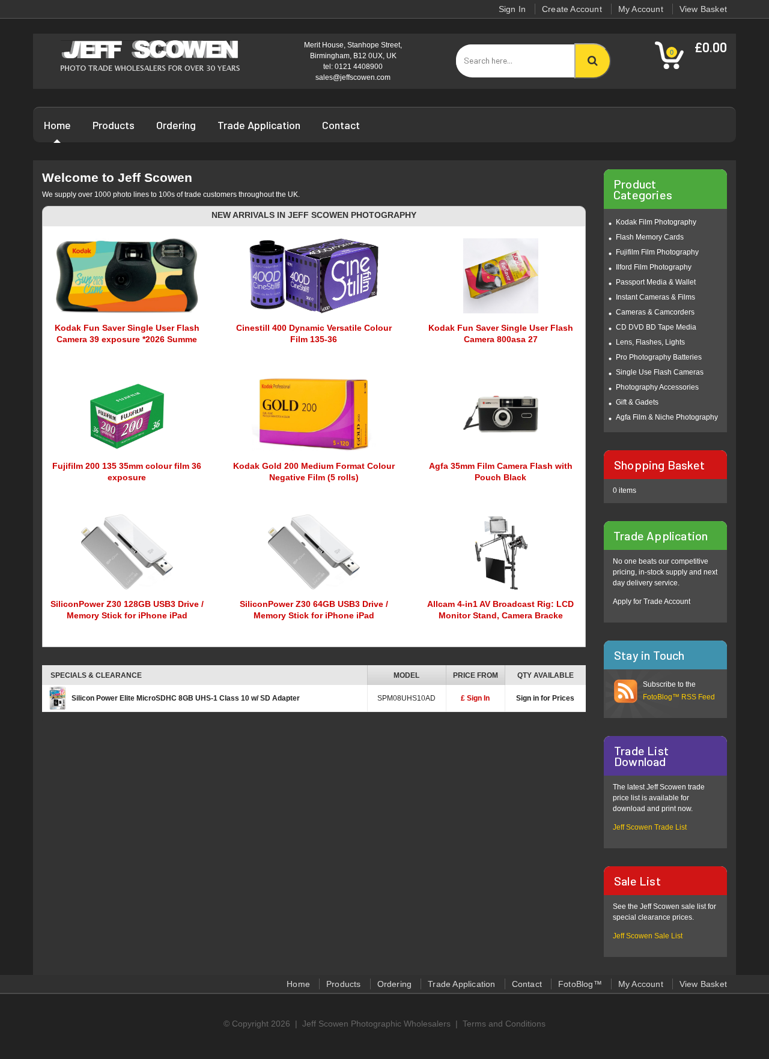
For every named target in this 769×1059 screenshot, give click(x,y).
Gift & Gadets (637, 402)
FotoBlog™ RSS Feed (679, 697)
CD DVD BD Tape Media (656, 327)
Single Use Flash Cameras (660, 372)
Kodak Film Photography (656, 222)
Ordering (176, 124)
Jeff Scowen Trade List (650, 827)
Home (57, 124)
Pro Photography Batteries (659, 357)
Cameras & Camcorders (655, 312)
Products (114, 124)
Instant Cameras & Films (655, 297)
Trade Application (258, 124)
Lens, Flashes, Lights (650, 342)
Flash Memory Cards (650, 237)
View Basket (703, 9)
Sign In (512, 9)
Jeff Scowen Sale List (647, 936)
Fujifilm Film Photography (657, 252)
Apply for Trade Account (651, 601)
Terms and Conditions (504, 1023)
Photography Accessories (657, 387)
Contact (341, 124)
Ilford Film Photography (653, 267)
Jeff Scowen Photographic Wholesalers (376, 1023)
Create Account (572, 9)
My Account (640, 9)
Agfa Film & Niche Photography (667, 417)
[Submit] (592, 61)
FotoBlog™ (580, 984)
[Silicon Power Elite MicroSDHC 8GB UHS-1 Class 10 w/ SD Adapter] (57, 697)
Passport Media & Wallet (656, 282)
